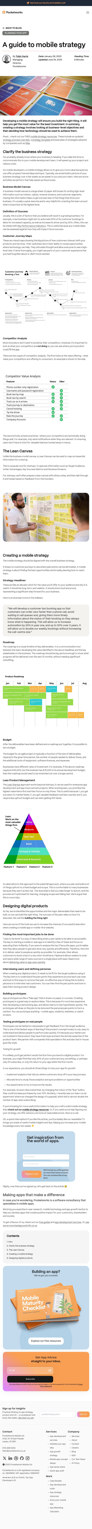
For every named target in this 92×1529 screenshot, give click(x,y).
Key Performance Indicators (31, 226)
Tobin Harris (22, 57)
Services (75, 1436)
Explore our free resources (46, 1341)
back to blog (14, 28)
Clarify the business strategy (21, 1246)
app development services (68, 1222)
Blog (74, 1452)
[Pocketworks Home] (12, 12)
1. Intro (10, 1242)
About (74, 1440)
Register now (31, 1174)
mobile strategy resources (44, 137)
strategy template (41, 140)
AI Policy (76, 1463)
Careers (75, 1448)
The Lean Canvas (16, 1250)
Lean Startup (13, 785)
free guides (44, 1222)
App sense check (57, 1467)
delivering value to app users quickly (27, 962)
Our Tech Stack (78, 1459)
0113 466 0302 (8, 1448)
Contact (75, 1444)
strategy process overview (16, 140)
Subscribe (30, 1379)
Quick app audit (57, 1471)
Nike (28, 143)
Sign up (83, 1414)
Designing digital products (21, 1258)
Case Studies (56, 1481)
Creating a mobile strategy (21, 1254)
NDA (74, 1455)
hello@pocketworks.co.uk (14, 1451)
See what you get (26, 1418)
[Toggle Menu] (88, 12)
